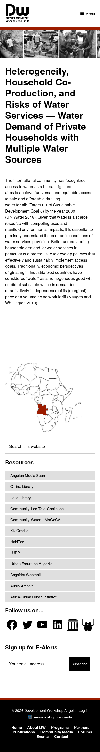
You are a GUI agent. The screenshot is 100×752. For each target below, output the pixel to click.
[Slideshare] (88, 625)
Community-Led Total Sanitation (37, 508)
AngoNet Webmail (25, 574)
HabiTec (17, 541)
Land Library (20, 497)
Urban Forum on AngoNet (31, 563)
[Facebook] (12, 625)
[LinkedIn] (58, 625)
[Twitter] (27, 625)
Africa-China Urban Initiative (33, 596)
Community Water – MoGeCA (35, 519)
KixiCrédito (19, 530)
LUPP (15, 552)
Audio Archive (22, 585)
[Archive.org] (73, 625)
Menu (90, 13)
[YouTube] (42, 625)
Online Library (22, 486)
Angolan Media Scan (27, 475)
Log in (84, 710)
